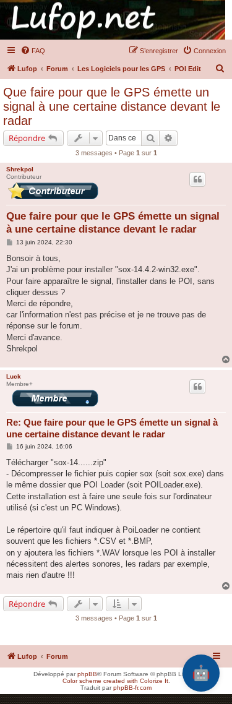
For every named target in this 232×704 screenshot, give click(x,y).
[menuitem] (32, 50)
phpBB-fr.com (132, 687)
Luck (13, 376)
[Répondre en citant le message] (197, 179)
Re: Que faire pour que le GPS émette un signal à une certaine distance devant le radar (112, 428)
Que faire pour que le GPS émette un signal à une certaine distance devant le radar (111, 106)
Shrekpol (19, 169)
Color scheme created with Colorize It (115, 680)
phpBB (87, 674)
